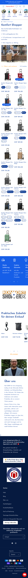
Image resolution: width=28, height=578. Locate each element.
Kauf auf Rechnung (8, 511)
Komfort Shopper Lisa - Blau (20, 109)
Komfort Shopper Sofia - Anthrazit (20, 134)
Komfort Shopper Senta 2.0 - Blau (7, 213)
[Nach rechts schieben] (17, 281)
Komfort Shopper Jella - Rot (7, 83)
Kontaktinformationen (19, 571)
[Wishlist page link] (16, 6)
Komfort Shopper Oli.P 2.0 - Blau (7, 109)
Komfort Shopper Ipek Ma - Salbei (7, 245)
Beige (4, 112)
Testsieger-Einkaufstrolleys (10, 515)
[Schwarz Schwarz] (25, 338)
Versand (11, 571)
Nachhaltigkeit (7, 504)
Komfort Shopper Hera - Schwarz (20, 213)
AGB (6, 571)
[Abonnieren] (23, 537)
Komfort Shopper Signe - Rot (20, 83)
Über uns (5, 500)
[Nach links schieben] (10, 281)
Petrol (4, 141)
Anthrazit (23, 138)
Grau (17, 191)
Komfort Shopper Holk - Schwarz (20, 188)
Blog (4, 496)
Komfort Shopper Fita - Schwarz (7, 163)
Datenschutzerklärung (21, 568)
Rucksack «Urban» (17, 333)
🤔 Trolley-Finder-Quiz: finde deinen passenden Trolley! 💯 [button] (14, 460)
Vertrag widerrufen (10, 522)
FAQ (4, 492)
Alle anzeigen (14, 354)
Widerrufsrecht (10, 568)
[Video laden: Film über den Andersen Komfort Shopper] (14, 295)
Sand (4, 191)
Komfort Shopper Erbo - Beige (20, 163)
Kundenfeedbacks (8, 508)
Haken (3, 333)
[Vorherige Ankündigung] (3, 2)
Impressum (14, 573)
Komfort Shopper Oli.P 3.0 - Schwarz (7, 134)
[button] (3, 6)
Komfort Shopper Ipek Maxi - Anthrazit (7, 188)
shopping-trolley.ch (13, 566)
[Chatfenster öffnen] (24, 575)
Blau (9, 87)
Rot (4, 87)
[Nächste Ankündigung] (25, 2)
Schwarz (23, 87)
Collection (5, 21)
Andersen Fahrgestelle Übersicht (12, 519)
